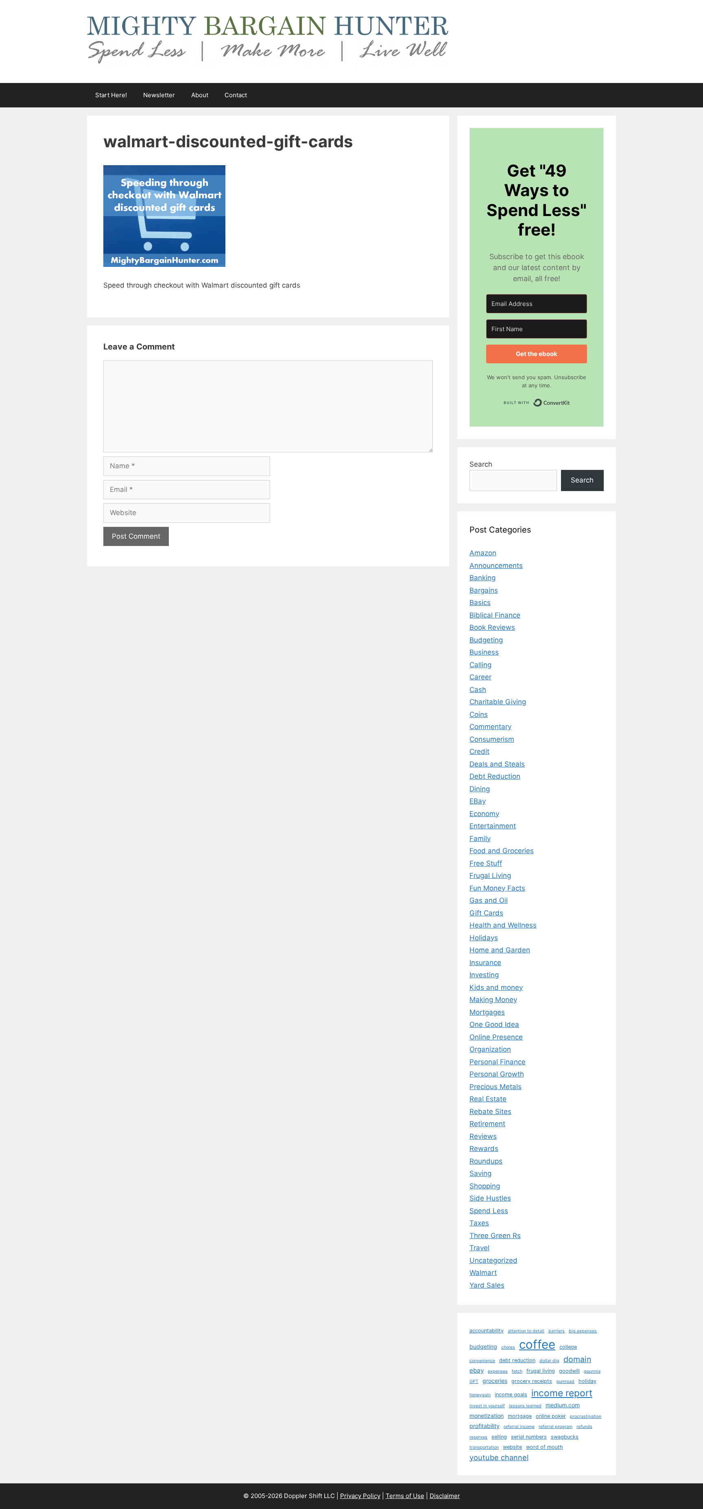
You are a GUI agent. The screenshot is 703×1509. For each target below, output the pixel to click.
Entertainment (492, 826)
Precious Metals (495, 1087)
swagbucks (565, 1437)
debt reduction (517, 1360)
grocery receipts (531, 1381)
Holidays (483, 938)
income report (561, 1393)
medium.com (563, 1405)
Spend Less (488, 1211)
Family (480, 838)
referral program (555, 1426)
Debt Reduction (494, 776)
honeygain (480, 1395)
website (512, 1447)
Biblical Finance (494, 615)
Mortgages (487, 1012)
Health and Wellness (503, 925)
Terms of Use (405, 1496)
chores (508, 1347)
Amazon (482, 553)
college (568, 1347)
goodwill (569, 1371)
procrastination (585, 1416)
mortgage (520, 1416)
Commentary (490, 727)
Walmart (483, 1273)
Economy (484, 814)
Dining (479, 789)
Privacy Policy (360, 1496)
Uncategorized (493, 1260)
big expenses (583, 1331)
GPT (473, 1381)
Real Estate (488, 1099)
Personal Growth (496, 1074)
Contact (236, 95)
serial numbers (529, 1437)
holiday (587, 1381)
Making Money (493, 1000)
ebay (476, 1370)
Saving (480, 1173)
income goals (511, 1394)
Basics (480, 602)
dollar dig (549, 1360)
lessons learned (525, 1406)
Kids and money (496, 987)
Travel (479, 1248)
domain (577, 1359)
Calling (480, 665)
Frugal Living (490, 875)
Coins (478, 714)
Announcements (496, 565)
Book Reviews (492, 627)
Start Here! (111, 95)
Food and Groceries (501, 851)
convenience (482, 1360)
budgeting (483, 1346)
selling (499, 1437)
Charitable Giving (497, 702)
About (199, 95)
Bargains (483, 590)
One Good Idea (494, 1024)
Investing (484, 975)
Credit (479, 751)
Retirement (487, 1124)
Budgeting (486, 640)
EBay (477, 801)
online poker (551, 1416)
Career (480, 677)
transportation (484, 1447)
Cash (477, 690)
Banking (482, 578)
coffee (537, 1344)
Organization (490, 1049)
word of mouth (544, 1447)
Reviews (483, 1136)
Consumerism (491, 739)
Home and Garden (499, 950)
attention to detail (526, 1331)
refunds (584, 1426)
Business (484, 652)
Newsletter (159, 95)
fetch (517, 1371)
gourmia (592, 1371)
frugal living (540, 1371)
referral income (519, 1426)
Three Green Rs (495, 1236)
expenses (498, 1371)
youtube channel (498, 1457)
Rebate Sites (490, 1111)
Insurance (485, 963)
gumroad (565, 1381)
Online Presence (496, 1037)
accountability (486, 1331)
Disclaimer (445, 1496)
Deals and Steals (497, 764)
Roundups (485, 1161)
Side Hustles (490, 1198)
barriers (556, 1331)
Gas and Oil (488, 900)
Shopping (484, 1186)
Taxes (479, 1223)
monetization (486, 1415)
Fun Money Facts (497, 888)
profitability (484, 1425)
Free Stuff (485, 863)
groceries (494, 1380)
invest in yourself (487, 1406)
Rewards (483, 1148)
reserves (478, 1437)
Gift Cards (486, 913)
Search (480, 464)
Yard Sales (486, 1285)
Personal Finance (497, 1062)
